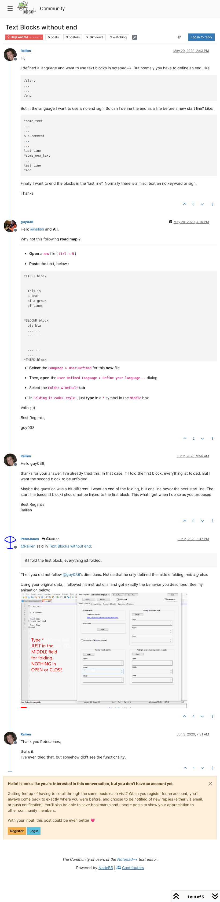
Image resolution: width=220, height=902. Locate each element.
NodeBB (105, 867)
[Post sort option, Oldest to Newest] (179, 37)
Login (34, 831)
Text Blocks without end (70, 546)
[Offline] (12, 54)
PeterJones (30, 539)
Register (17, 831)
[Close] (210, 783)
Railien (26, 51)
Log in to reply (201, 37)
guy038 (27, 222)
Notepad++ (127, 859)
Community (52, 8)
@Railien (52, 539)
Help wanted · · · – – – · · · (26, 37)
